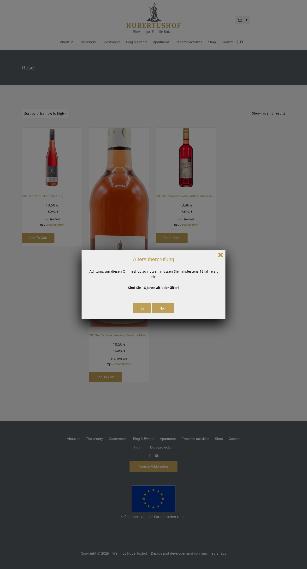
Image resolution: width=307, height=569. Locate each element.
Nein (162, 308)
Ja (142, 308)
